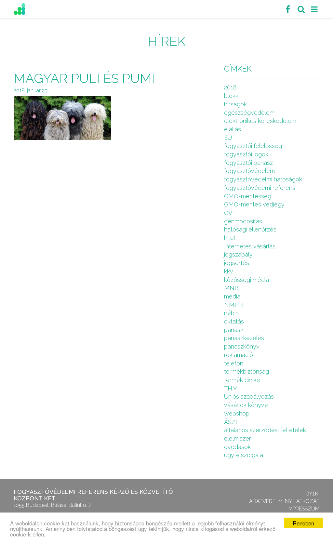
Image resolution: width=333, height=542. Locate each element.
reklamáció (238, 354)
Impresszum (303, 509)
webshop (236, 413)
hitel (229, 237)
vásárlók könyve (246, 405)
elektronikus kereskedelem (260, 120)
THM (231, 388)
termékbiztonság (246, 371)
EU (228, 137)
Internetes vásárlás (249, 246)
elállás (232, 129)
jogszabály (238, 254)
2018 (230, 87)
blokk (231, 95)
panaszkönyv (242, 346)
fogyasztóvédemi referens (259, 187)
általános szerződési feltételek (265, 430)
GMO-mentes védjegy (254, 204)
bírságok (235, 104)
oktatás (234, 321)
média (232, 296)
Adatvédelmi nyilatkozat (284, 501)
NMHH (234, 304)
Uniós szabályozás (249, 396)
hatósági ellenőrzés (250, 229)
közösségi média (246, 279)
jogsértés (236, 262)
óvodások (237, 446)
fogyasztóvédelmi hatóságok (263, 179)
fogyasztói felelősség (253, 145)
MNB (231, 287)
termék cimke (242, 380)
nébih (231, 313)
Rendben (303, 523)
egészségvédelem (249, 112)
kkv (228, 271)
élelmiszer (237, 438)
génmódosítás (243, 221)
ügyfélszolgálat (244, 455)
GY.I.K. (312, 494)
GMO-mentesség (247, 196)
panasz (233, 329)
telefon (233, 363)
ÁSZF (231, 421)
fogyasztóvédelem (249, 170)
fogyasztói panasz (248, 162)
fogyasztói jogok (246, 154)
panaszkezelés (244, 338)
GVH (230, 212)
